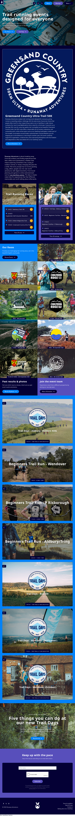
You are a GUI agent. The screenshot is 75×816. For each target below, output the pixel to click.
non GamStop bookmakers (40, 131)
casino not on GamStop (37, 123)
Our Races (8, 32)
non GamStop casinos (17, 175)
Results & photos (9, 391)
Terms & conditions (68, 803)
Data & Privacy (69, 805)
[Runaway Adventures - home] (2, 2)
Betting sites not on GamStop (65, 809)
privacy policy (32, 788)
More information (13, 144)
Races (48, 3)
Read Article (36, 738)
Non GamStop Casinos (6, 815)
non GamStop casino (36, 139)
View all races (18, 233)
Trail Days (21, 32)
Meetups (58, 3)
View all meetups (54, 236)
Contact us (70, 807)
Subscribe (37, 781)
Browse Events (9, 257)
